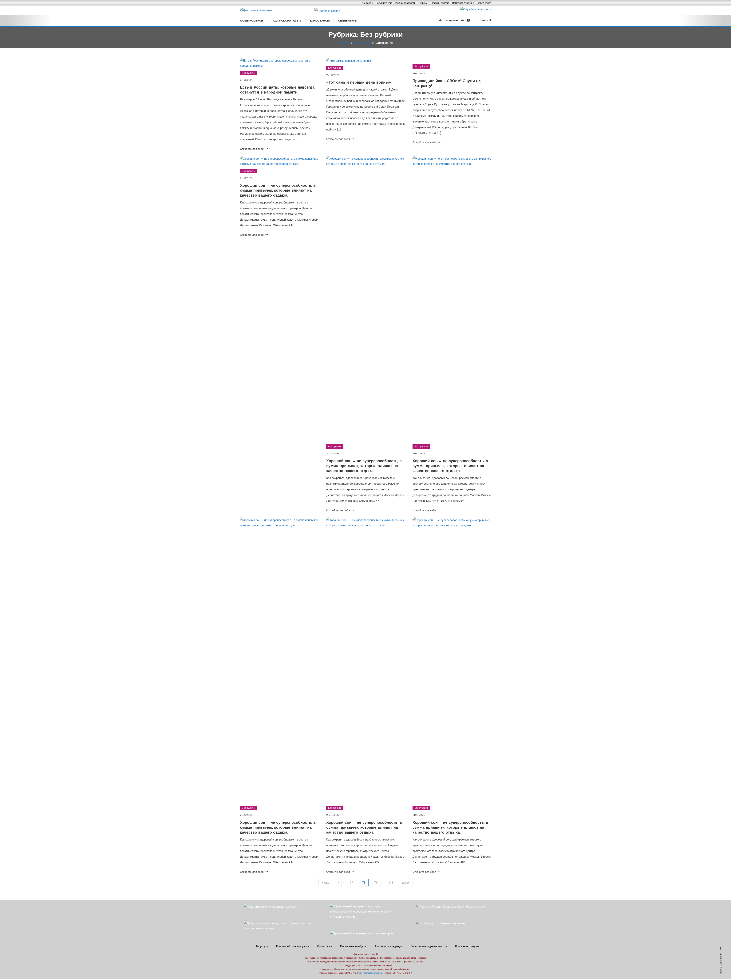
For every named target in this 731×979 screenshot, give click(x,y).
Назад (325, 883)
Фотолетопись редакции (388, 946)
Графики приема (439, 3)
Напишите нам (384, 3)
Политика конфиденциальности (429, 946)
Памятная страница (463, 3)
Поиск (484, 20)
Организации (324, 946)
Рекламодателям (405, 3)
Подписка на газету (286, 20)
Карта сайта (484, 3)
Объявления (347, 20)
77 (351, 883)
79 (376, 883)
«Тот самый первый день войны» (358, 83)
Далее (406, 883)
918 (391, 883)
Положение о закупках (468, 946)
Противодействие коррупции (292, 946)
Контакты (367, 3)
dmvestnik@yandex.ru (370, 972)
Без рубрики (248, 72)
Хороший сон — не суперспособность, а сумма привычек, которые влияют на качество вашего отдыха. (277, 191)
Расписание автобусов (353, 946)
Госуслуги (262, 946)
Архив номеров (251, 20)
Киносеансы (320, 20)
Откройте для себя (252, 149)
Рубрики (422, 3)
